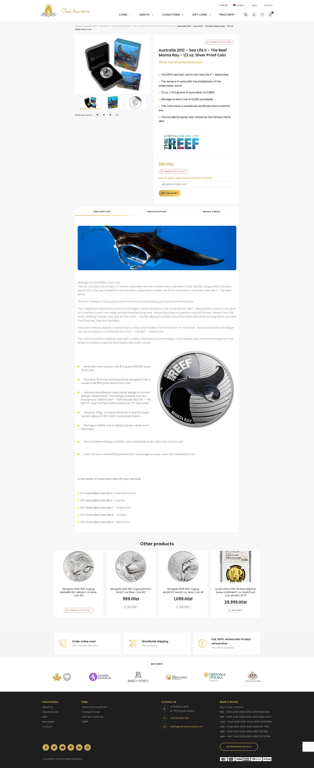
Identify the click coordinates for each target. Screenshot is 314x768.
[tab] (102, 211)
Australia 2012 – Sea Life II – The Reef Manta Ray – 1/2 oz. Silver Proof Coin (119, 26)
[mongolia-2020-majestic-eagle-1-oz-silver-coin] (183, 584)
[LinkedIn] (116, 115)
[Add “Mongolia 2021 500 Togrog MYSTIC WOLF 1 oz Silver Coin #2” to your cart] (125, 617)
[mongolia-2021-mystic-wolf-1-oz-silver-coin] (130, 584)
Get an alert (169, 193)
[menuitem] (125, 17)
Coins (123, 15)
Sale (45, 716)
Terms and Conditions (94, 707)
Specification (156, 211)
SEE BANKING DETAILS (238, 746)
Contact (268, 5)
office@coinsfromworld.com (186, 726)
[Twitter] (103, 115)
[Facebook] (97, 115)
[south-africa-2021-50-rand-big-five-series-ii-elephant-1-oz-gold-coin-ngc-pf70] (235, 584)
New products (50, 712)
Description (102, 211)
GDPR (85, 721)
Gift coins (199, 15)
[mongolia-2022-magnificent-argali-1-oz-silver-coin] (78, 584)
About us (48, 707)
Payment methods (92, 716)
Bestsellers (48, 721)
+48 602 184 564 (179, 718)
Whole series (211, 211)
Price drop (226, 15)
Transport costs (91, 712)
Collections (171, 15)
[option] (112, 64)
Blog (254, 5)
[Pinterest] (110, 115)
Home (78, 26)
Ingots (145, 15)
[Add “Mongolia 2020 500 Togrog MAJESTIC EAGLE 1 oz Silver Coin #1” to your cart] (177, 617)
